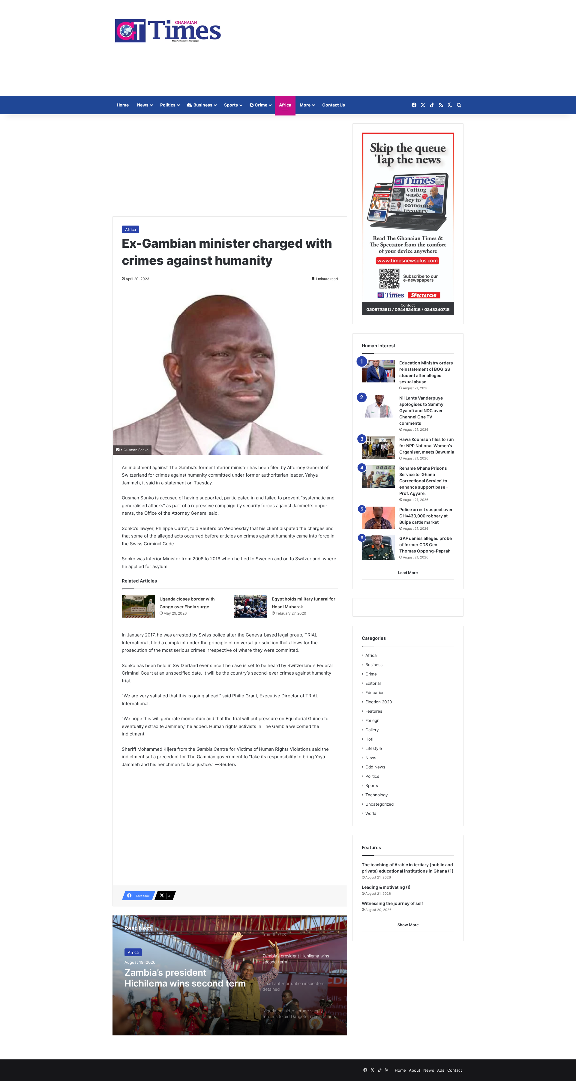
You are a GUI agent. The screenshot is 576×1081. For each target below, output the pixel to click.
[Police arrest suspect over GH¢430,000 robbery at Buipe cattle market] (378, 518)
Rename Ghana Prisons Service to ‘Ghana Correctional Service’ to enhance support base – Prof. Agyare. (423, 481)
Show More (408, 924)
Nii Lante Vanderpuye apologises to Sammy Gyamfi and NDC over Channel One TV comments (421, 410)
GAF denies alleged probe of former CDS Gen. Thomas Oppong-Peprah (425, 544)
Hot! (369, 739)
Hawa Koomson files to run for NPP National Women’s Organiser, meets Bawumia (426, 445)
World (370, 813)
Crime (260, 104)
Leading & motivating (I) (386, 887)
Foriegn (372, 720)
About (414, 1070)
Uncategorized (379, 804)
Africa (285, 104)
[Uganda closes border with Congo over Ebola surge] (138, 606)
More (305, 104)
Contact (454, 1070)
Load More (408, 572)
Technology (376, 794)
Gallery (372, 729)
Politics (168, 104)
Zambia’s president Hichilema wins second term (185, 978)
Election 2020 (378, 701)
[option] (229, 975)
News (142, 104)
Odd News (375, 767)
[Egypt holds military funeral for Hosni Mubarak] (250, 606)
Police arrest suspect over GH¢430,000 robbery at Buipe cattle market (426, 516)
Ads (440, 1070)
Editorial (373, 683)
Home (123, 104)
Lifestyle (373, 748)
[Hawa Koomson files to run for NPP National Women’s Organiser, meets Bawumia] (378, 447)
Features (373, 711)
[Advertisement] (348, 48)
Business (202, 104)
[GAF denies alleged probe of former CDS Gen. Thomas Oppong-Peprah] (378, 547)
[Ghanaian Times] (168, 29)
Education (375, 692)
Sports (231, 104)
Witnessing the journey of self (392, 903)
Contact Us (333, 104)
